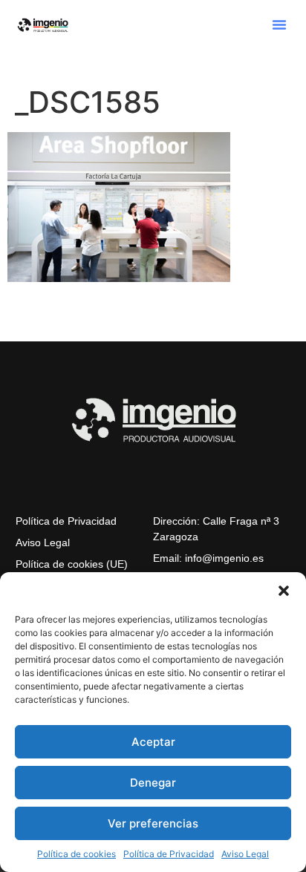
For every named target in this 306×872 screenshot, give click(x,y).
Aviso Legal (245, 853)
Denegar (153, 783)
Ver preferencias (153, 823)
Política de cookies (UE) (72, 564)
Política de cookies (76, 853)
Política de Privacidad (168, 853)
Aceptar (153, 742)
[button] (283, 590)
